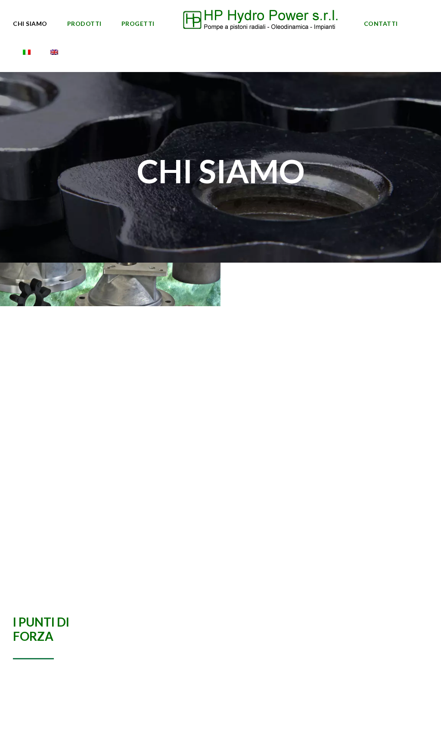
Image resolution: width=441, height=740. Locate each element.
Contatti (381, 23)
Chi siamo (30, 23)
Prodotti (84, 23)
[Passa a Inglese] (54, 53)
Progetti (138, 23)
